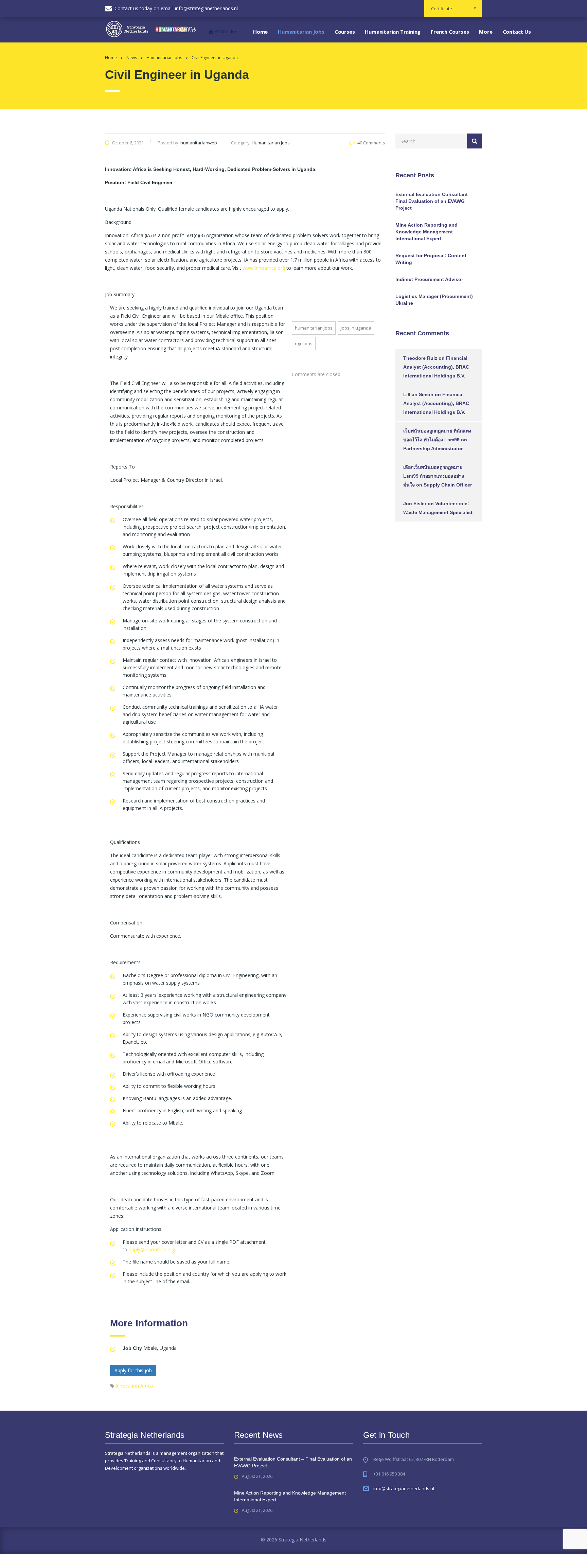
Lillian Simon (418, 394)
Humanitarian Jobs (301, 31)
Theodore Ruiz (420, 358)
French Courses (450, 31)
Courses (345, 31)
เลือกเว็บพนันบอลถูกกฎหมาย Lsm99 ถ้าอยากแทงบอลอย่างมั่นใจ (433, 476)
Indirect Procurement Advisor (429, 279)
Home (260, 31)
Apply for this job (133, 1370)
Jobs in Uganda (356, 328)
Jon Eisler (414, 503)
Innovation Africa (134, 1385)
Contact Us (517, 31)
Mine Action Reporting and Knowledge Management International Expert (426, 231)
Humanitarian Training (393, 31)
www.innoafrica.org (264, 268)
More (485, 31)
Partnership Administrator (433, 448)
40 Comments (371, 143)
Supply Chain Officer (448, 485)
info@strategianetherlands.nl (403, 1488)
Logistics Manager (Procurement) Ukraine (434, 300)
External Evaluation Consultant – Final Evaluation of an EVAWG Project (433, 201)
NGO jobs (304, 343)
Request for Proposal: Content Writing (430, 259)
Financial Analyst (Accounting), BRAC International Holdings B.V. (436, 366)
